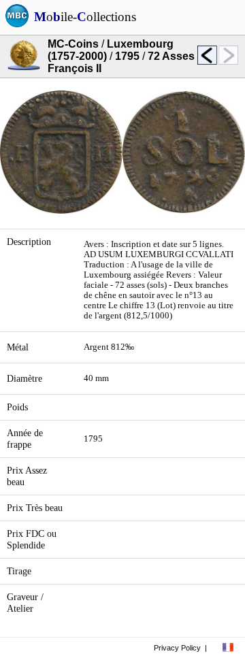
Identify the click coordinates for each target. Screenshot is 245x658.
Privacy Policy (177, 648)
